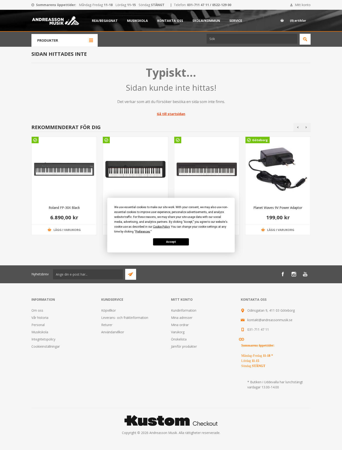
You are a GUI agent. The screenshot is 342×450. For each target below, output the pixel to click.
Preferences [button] (142, 231)
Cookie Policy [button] (161, 226)
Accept (171, 241)
